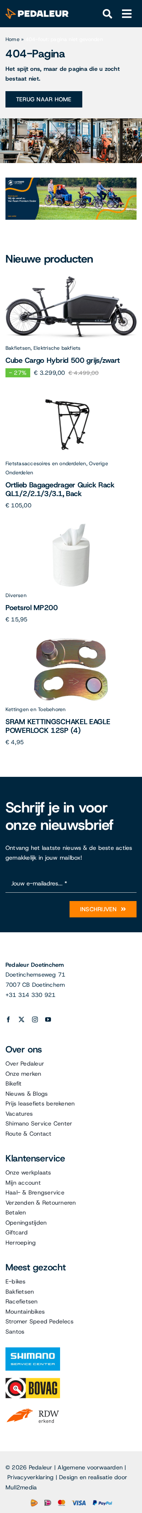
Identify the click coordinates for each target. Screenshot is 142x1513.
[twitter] (21, 1019)
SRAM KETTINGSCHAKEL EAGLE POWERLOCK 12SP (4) (57, 726)
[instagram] (35, 1019)
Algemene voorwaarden (90, 1467)
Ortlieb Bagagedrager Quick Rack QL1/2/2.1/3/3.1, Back (60, 489)
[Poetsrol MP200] (71, 526)
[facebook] (8, 1019)
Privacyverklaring (30, 1477)
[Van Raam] (71, 180)
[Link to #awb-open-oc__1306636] (107, 14)
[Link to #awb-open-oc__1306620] (127, 14)
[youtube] (48, 1019)
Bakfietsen (18, 348)
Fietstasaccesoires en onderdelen (45, 463)
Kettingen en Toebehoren (35, 709)
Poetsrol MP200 (31, 607)
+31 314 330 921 (30, 995)
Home (12, 39)
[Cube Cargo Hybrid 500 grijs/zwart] (71, 279)
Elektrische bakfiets (57, 348)
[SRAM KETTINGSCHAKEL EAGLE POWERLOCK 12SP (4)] (71, 640)
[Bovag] (32, 1380)
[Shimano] (32, 1350)
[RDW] (32, 1408)
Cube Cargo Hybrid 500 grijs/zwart (62, 360)
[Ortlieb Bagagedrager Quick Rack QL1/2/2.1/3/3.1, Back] (71, 394)
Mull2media (21, 1487)
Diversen (16, 595)
